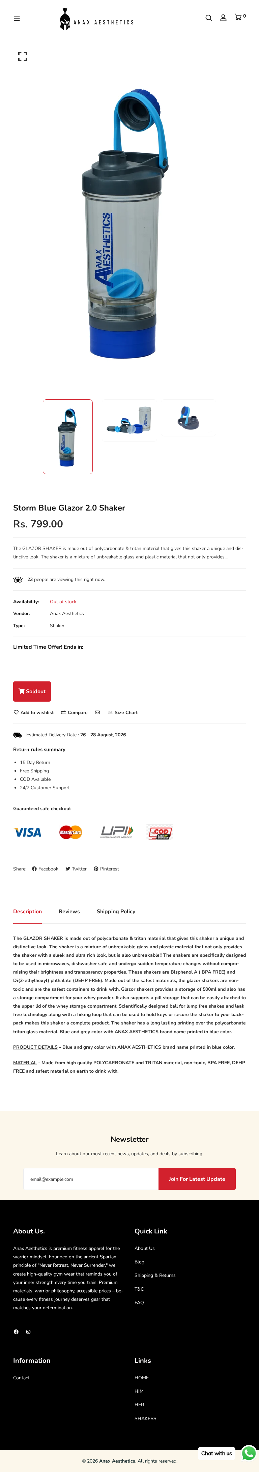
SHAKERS (145, 1418)
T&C (139, 1289)
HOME (142, 1378)
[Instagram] (28, 1332)
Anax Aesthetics (67, 613)
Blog (139, 1262)
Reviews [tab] (69, 911)
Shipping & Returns (155, 1275)
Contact (21, 1378)
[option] (129, 220)
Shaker (57, 625)
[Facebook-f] (16, 1332)
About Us (145, 1248)
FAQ (139, 1302)
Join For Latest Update (197, 1179)
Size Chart (125, 712)
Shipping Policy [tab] (116, 911)
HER (139, 1405)
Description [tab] (27, 911)
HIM (139, 1391)
